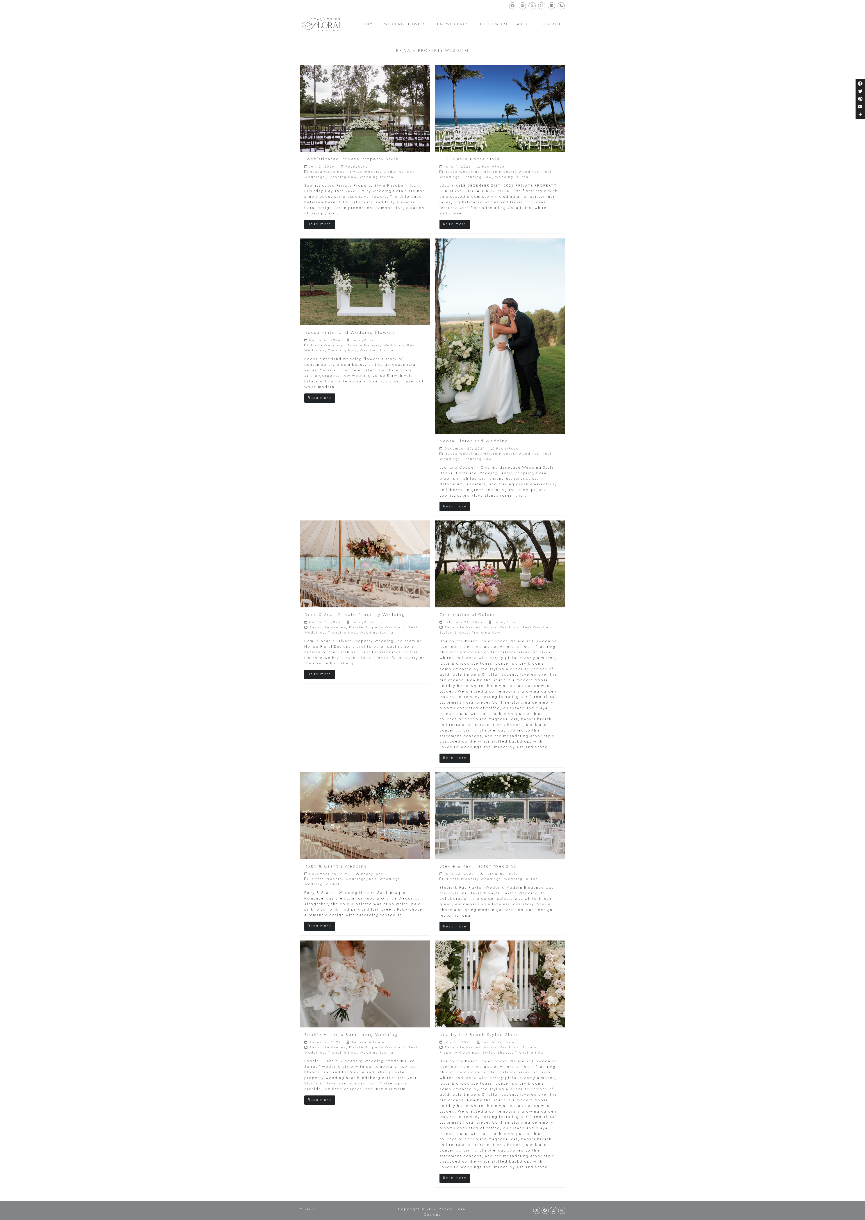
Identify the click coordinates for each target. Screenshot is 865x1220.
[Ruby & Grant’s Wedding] (365, 815)
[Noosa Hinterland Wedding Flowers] (365, 281)
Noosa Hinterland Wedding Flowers (349, 332)
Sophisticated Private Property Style (351, 159)
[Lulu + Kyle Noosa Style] (500, 108)
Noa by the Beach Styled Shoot (479, 1035)
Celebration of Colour (467, 615)
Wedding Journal (377, 177)
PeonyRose (357, 166)
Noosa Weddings (327, 171)
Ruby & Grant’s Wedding (335, 866)
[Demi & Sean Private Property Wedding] (365, 564)
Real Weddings (537, 627)
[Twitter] (860, 91)
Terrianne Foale (501, 873)
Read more (319, 224)
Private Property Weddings (376, 171)
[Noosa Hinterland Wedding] (500, 336)
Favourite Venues (328, 627)
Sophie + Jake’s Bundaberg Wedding (351, 1035)
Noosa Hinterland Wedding (473, 441)
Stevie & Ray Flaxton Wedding (478, 866)
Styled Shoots (454, 632)
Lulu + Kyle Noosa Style (469, 159)
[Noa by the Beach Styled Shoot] (500, 984)
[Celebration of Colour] (500, 564)
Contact (307, 1209)
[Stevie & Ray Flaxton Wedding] (500, 815)
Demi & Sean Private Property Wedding (354, 615)
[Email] (860, 106)
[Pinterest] (860, 99)
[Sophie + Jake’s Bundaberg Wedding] (365, 984)
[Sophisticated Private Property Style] (365, 108)
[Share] (860, 114)
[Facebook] (860, 83)
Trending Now (342, 177)
